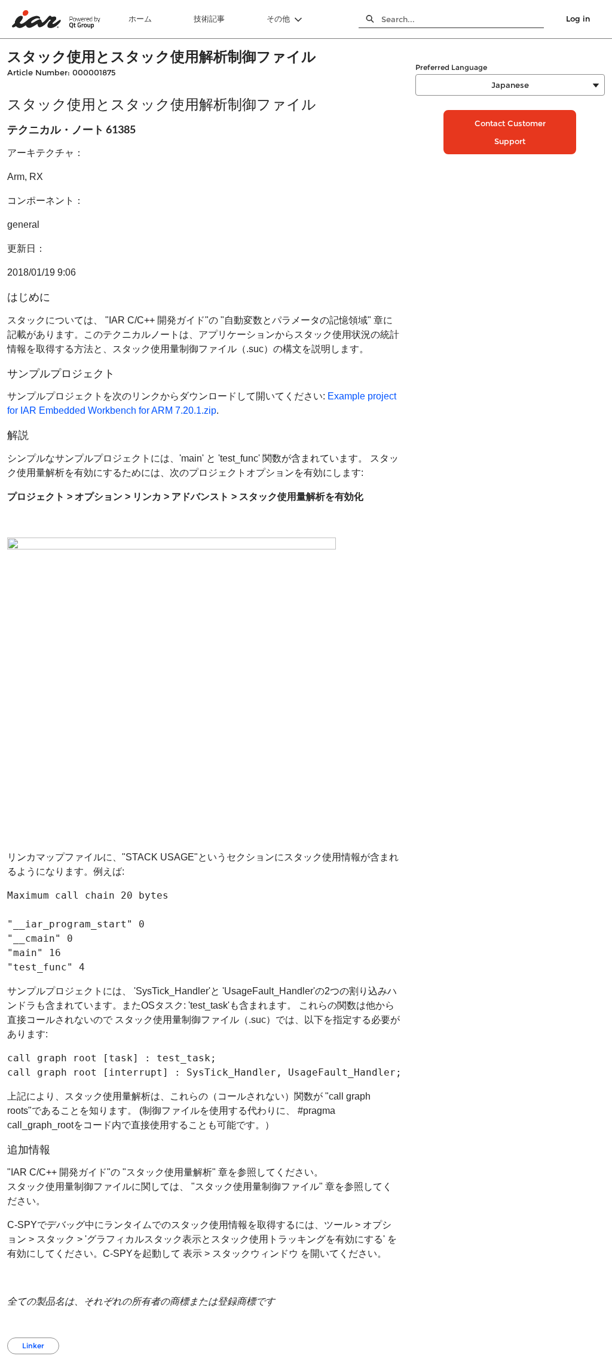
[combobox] (462, 19)
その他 (278, 18)
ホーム (140, 18)
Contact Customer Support (510, 132)
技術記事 (209, 18)
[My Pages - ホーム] (57, 19)
